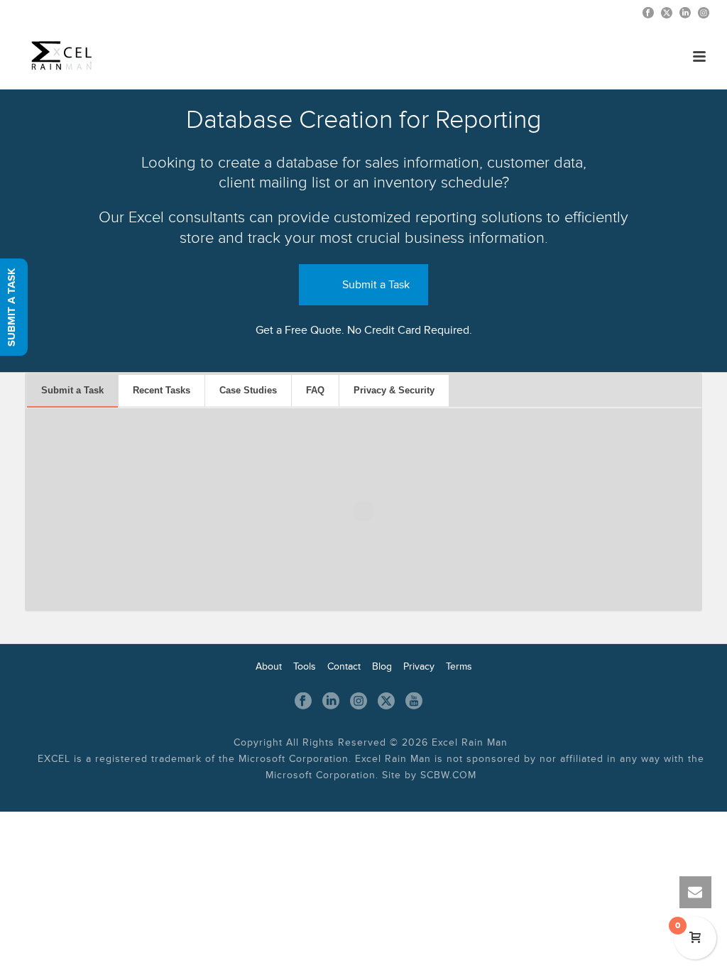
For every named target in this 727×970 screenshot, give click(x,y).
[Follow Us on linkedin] (330, 702)
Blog (382, 666)
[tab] (72, 391)
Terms (459, 666)
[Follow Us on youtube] (413, 702)
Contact (344, 666)
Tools (304, 666)
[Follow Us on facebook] (303, 702)
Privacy (418, 666)
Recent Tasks (161, 390)
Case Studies (248, 390)
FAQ (315, 390)
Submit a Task (376, 285)
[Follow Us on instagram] (358, 702)
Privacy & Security (394, 390)
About (269, 666)
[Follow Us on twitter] (386, 702)
